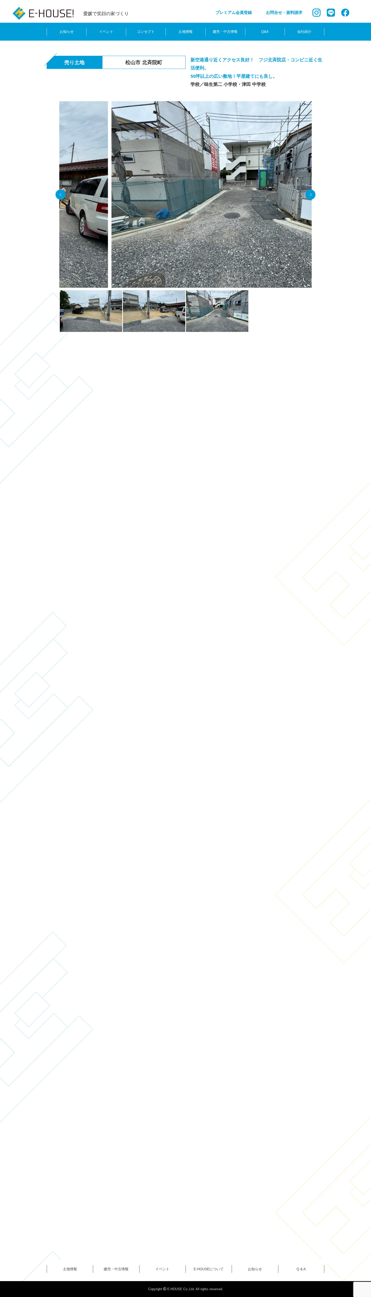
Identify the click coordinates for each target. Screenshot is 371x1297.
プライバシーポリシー (96, 1195)
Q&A (265, 32)
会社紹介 (304, 32)
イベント (106, 32)
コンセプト (146, 32)
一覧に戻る (185, 928)
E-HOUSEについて (209, 1269)
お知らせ (67, 32)
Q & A (301, 1269)
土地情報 (185, 32)
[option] (185, 195)
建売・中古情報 (225, 32)
